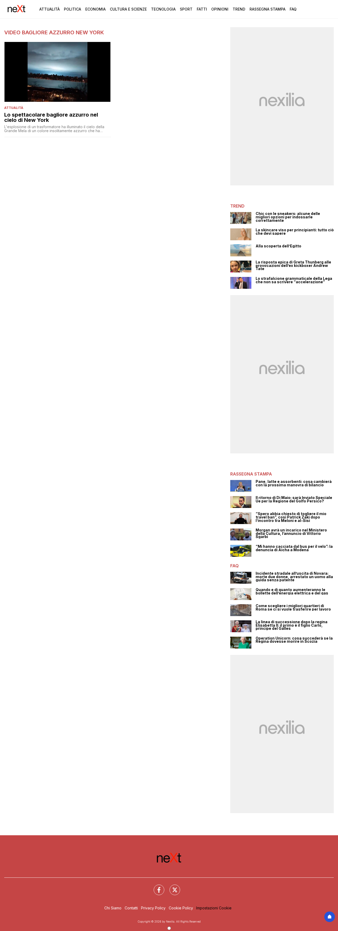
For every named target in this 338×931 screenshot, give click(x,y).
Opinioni (219, 9)
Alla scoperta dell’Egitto (278, 246)
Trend (239, 9)
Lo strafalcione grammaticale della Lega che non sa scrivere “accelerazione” (294, 280)
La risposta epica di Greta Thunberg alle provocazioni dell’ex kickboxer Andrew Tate (293, 266)
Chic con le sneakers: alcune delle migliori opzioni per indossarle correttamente (288, 217)
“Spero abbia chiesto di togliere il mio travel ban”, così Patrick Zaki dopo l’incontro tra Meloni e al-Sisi (291, 517)
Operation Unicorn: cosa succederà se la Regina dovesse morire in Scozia (294, 640)
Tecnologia (163, 9)
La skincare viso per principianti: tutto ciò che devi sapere (295, 231)
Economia (95, 9)
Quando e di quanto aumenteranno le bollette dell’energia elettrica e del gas (292, 591)
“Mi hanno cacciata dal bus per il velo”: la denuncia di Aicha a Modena (294, 548)
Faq (293, 9)
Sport (186, 9)
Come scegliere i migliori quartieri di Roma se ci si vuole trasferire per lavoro (293, 607)
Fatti (202, 9)
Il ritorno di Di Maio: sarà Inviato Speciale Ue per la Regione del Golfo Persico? (294, 499)
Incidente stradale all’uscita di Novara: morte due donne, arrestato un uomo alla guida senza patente (294, 577)
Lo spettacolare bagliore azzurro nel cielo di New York (51, 117)
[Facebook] (156, 887)
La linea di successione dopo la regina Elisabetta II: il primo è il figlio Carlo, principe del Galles (291, 625)
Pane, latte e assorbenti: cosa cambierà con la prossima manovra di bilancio (294, 483)
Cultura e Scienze (128, 9)
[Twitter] (172, 887)
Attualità (49, 9)
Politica (72, 9)
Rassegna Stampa (267, 9)
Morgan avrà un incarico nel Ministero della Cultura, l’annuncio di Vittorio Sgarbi (291, 534)
